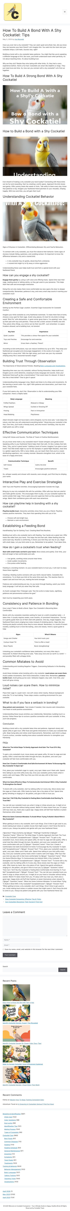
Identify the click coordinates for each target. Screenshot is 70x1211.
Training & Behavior (10, 1166)
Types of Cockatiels (11, 1132)
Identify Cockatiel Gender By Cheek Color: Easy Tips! (22, 1043)
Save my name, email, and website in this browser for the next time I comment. (34, 949)
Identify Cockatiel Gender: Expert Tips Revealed (20, 1023)
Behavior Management (12, 1169)
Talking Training (10, 1175)
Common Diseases (11, 1142)
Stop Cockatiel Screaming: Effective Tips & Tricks (23, 899)
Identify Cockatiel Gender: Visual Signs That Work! (21, 1085)
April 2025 (6, 1197)
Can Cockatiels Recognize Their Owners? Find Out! (23, 902)
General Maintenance (12, 1151)
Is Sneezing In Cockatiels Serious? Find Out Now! (36, 1104)
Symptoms (8, 1157)
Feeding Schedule (10, 1148)
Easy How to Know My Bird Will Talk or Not (18, 1003)
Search (5, 966)
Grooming (7, 1154)
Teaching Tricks (10, 1179)
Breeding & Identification (12, 1114)
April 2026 (6, 1191)
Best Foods (8, 1138)
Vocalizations (9, 1182)
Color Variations (10, 1120)
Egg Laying (8, 1123)
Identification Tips (10, 1126)
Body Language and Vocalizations (52, 366)
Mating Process (10, 1129)
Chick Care (8, 1117)
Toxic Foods (8, 1160)
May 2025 (6, 1194)
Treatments (8, 1163)
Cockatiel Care (10, 896)
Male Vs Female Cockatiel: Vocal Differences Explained (23, 1064)
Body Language (10, 1172)
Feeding (7, 1145)
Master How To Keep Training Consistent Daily (27, 1100)
